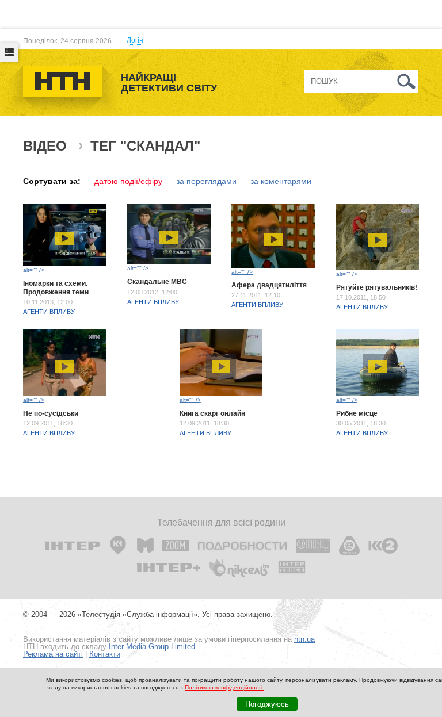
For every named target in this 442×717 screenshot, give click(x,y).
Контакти (104, 654)
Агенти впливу (49, 311)
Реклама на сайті (53, 654)
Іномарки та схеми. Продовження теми (56, 287)
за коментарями (280, 181)
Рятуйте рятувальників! (376, 287)
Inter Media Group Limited (152, 646)
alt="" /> (33, 270)
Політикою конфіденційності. (224, 687)
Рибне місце (357, 413)
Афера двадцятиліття (269, 285)
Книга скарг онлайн (212, 413)
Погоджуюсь (267, 704)
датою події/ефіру (128, 181)
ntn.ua (304, 639)
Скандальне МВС (157, 282)
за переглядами (206, 181)
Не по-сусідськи (50, 413)
